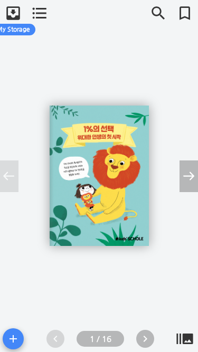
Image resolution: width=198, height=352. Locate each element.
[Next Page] (145, 339)
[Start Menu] (13, 338)
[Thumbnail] (185, 339)
